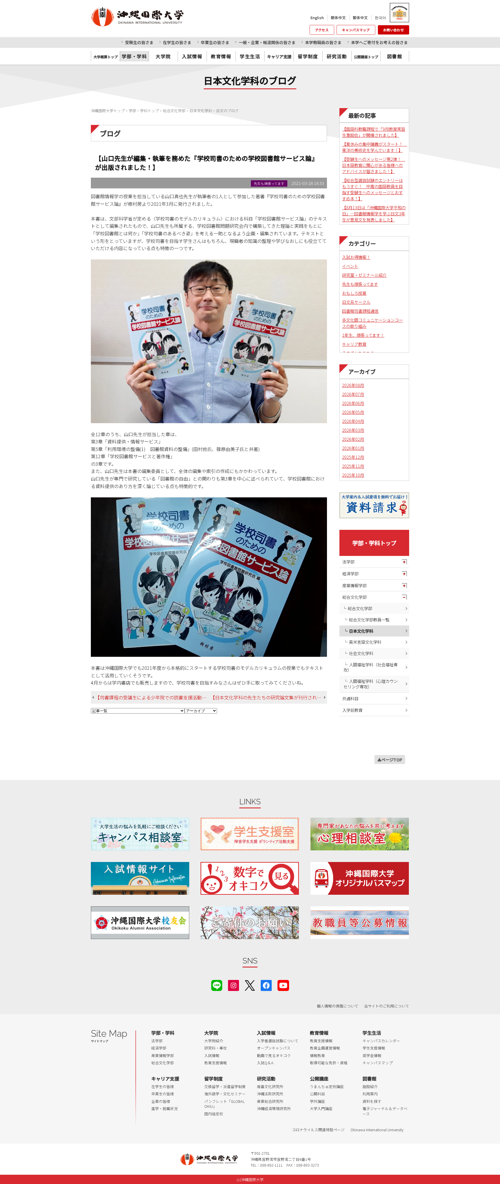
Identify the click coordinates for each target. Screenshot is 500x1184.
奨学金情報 (372, 1055)
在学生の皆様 (162, 1086)
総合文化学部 (354, 597)
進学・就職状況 (164, 1108)
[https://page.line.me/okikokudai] (216, 984)
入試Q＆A (265, 1062)
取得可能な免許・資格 (329, 1062)
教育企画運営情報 (325, 1048)
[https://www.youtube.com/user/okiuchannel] (283, 984)
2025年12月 (353, 457)
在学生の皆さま (177, 42)
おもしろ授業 (354, 293)
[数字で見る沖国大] (250, 878)
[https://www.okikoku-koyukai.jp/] (140, 922)
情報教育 (317, 1055)
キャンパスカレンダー (381, 1040)
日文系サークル (356, 302)
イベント (350, 266)
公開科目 (317, 1093)
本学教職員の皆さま (323, 42)
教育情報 (221, 56)
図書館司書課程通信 (360, 311)
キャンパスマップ (356, 30)
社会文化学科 (361, 653)
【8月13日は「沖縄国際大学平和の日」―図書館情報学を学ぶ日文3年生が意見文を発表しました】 (374, 213)
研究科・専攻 (215, 1048)
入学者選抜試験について (277, 1040)
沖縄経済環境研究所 (274, 1108)
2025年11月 (353, 466)
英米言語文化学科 (365, 642)
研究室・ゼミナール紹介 (364, 275)
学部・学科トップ (374, 543)
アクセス (322, 30)
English (317, 17)
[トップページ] (163, 16)
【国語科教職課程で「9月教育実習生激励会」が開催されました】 (373, 132)
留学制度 (308, 56)
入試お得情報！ (356, 257)
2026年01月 (353, 448)
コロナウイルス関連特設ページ (318, 1129)
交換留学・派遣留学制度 (225, 1086)
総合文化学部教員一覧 (369, 619)
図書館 (394, 56)
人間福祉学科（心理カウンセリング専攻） (370, 684)
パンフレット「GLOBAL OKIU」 (224, 1103)
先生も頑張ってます (360, 284)
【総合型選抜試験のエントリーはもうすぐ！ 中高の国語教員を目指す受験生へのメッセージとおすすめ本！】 (372, 189)
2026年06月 (353, 403)
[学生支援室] (250, 834)
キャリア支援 (165, 1078)
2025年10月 (353, 475)
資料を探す (372, 1101)
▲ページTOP (389, 759)
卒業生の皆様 (162, 1093)
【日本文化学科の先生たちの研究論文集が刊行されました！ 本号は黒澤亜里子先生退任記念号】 (268, 697)
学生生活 (250, 56)
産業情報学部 (354, 585)
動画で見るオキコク (274, 1055)
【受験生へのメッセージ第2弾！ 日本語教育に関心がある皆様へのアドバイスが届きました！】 (373, 165)
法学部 (348, 562)
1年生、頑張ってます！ (363, 335)
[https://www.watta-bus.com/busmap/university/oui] (359, 878)
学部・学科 (134, 56)
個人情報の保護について (337, 1006)
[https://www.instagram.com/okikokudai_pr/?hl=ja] (233, 984)
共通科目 (350, 698)
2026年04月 (353, 421)
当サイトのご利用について (386, 1006)
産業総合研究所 (270, 1101)
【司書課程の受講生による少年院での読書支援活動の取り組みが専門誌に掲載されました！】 (152, 697)
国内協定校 (213, 1113)
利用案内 (370, 1093)
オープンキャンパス (274, 1048)
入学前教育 (352, 710)
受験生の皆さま (139, 42)
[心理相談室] (359, 834)
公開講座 (319, 1078)
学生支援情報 (374, 1048)
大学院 (163, 56)
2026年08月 (353, 385)
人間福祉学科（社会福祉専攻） (370, 667)
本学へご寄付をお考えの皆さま (379, 42)
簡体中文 (338, 17)
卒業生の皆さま (215, 42)
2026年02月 (353, 439)
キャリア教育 (354, 344)
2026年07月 (353, 394)
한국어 (380, 17)
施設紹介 (370, 1086)
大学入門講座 (321, 1108)
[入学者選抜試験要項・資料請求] (374, 505)
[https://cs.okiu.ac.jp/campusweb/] (399, 12)
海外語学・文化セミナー (225, 1093)
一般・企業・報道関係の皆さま (267, 42)
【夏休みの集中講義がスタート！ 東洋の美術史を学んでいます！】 (374, 147)
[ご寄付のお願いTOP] (250, 922)
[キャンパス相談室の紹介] (140, 834)
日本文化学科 (361, 631)
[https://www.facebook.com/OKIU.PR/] (266, 984)
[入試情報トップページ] (140, 878)
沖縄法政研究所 (270, 1093)
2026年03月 (353, 430)
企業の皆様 (160, 1101)
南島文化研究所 (270, 1086)
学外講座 (317, 1101)
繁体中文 (360, 17)
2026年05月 (353, 412)
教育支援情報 (215, 1062)
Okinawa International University (376, 1129)
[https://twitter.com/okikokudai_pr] (250, 984)
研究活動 (337, 56)
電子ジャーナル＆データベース (385, 1111)
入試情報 (192, 56)
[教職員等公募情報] (359, 922)
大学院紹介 (213, 1040)
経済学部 (350, 573)
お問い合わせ (393, 30)
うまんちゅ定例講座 (327, 1086)
